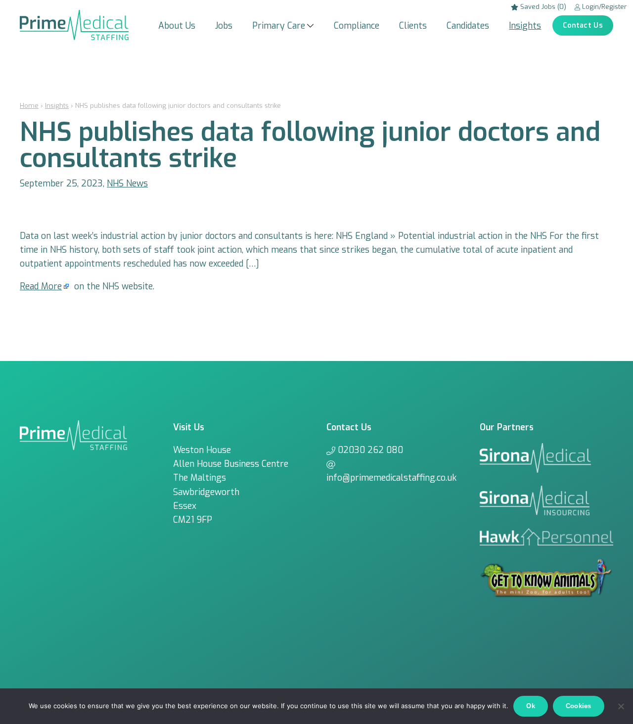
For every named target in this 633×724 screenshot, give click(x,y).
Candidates (468, 26)
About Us (176, 26)
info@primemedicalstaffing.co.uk (391, 478)
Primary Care (278, 26)
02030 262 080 (370, 450)
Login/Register (603, 6)
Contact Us (583, 25)
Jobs (223, 26)
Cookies (578, 706)
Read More (41, 286)
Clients (413, 26)
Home (29, 105)
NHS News (127, 183)
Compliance (356, 26)
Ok (530, 706)
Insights (525, 26)
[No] (621, 706)
